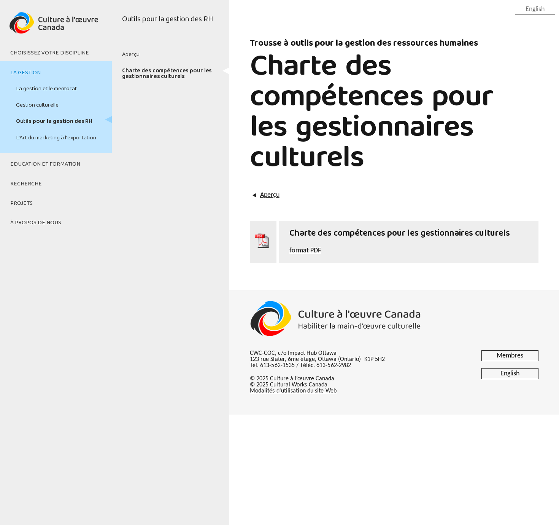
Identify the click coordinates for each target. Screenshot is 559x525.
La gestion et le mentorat (46, 88)
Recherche (26, 183)
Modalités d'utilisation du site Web (293, 391)
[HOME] (56, 27)
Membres (510, 355)
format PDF (305, 250)
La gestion (25, 72)
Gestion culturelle (37, 105)
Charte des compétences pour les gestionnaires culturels (167, 73)
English (535, 9)
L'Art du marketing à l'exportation (56, 137)
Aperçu (131, 54)
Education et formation (45, 164)
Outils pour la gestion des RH (54, 121)
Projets (21, 203)
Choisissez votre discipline (49, 52)
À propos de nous (35, 222)
